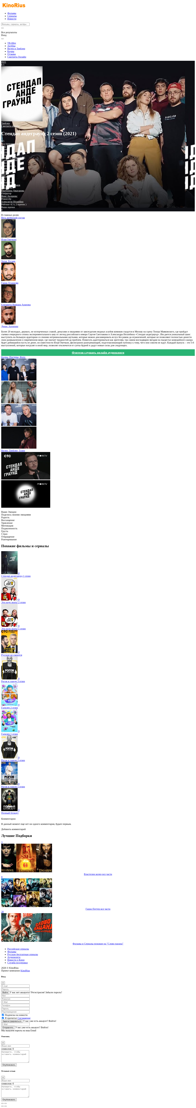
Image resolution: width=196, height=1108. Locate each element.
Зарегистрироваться (11, 1021)
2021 (3, 146)
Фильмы (11, 13)
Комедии (6, 157)
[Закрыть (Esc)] (2, 1103)
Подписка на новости (16, 1015)
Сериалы (12, 16)
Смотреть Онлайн (16, 57)
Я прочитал (17, 1018)
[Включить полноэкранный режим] (5, 1103)
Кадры (10, 51)
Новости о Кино (15, 960)
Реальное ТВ (18, 157)
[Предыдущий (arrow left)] (2, 1106)
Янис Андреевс (9, 196)
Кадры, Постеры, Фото (13, 357)
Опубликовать (8, 1065)
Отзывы (11, 54)
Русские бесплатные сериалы (22, 954)
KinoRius (25, 970)
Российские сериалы (18, 949)
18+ (3, 174)
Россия (4, 152)
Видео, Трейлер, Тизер (13, 450)
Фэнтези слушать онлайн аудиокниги (98, 352)
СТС (3, 179)
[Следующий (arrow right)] (5, 1106)
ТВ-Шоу (11, 43)
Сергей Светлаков (10, 185)
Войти (5, 992)
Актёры (11, 46)
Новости (11, 18)
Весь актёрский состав (13, 217)
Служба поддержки (17, 962)
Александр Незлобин (12, 201)
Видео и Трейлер (16, 48)
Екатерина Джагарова (12, 190)
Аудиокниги (13, 957)
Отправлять (7, 1027)
